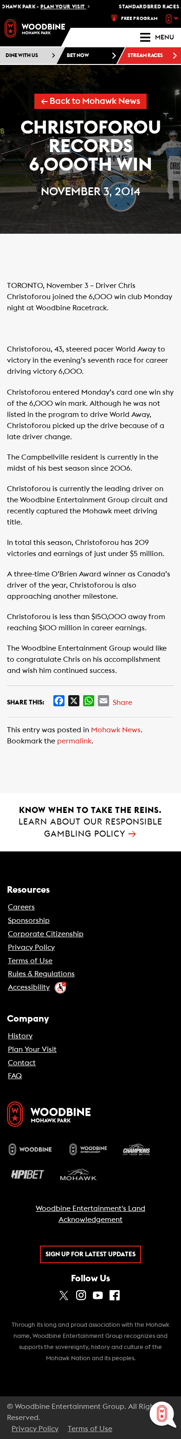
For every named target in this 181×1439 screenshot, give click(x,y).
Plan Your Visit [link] (32, 1049)
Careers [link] (21, 907)
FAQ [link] (15, 1076)
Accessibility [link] (29, 987)
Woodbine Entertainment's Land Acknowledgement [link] (90, 1214)
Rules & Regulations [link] (41, 974)
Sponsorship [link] (29, 920)
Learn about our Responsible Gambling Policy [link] (90, 822)
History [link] (20, 1036)
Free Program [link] (139, 18)
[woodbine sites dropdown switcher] (173, 18)
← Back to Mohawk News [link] (90, 101)
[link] (35, 28)
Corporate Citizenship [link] (46, 934)
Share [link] (122, 702)
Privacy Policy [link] (31, 947)
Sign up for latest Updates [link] (90, 1254)
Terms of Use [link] (30, 961)
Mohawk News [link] (116, 730)
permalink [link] (74, 741)
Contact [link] (22, 1063)
